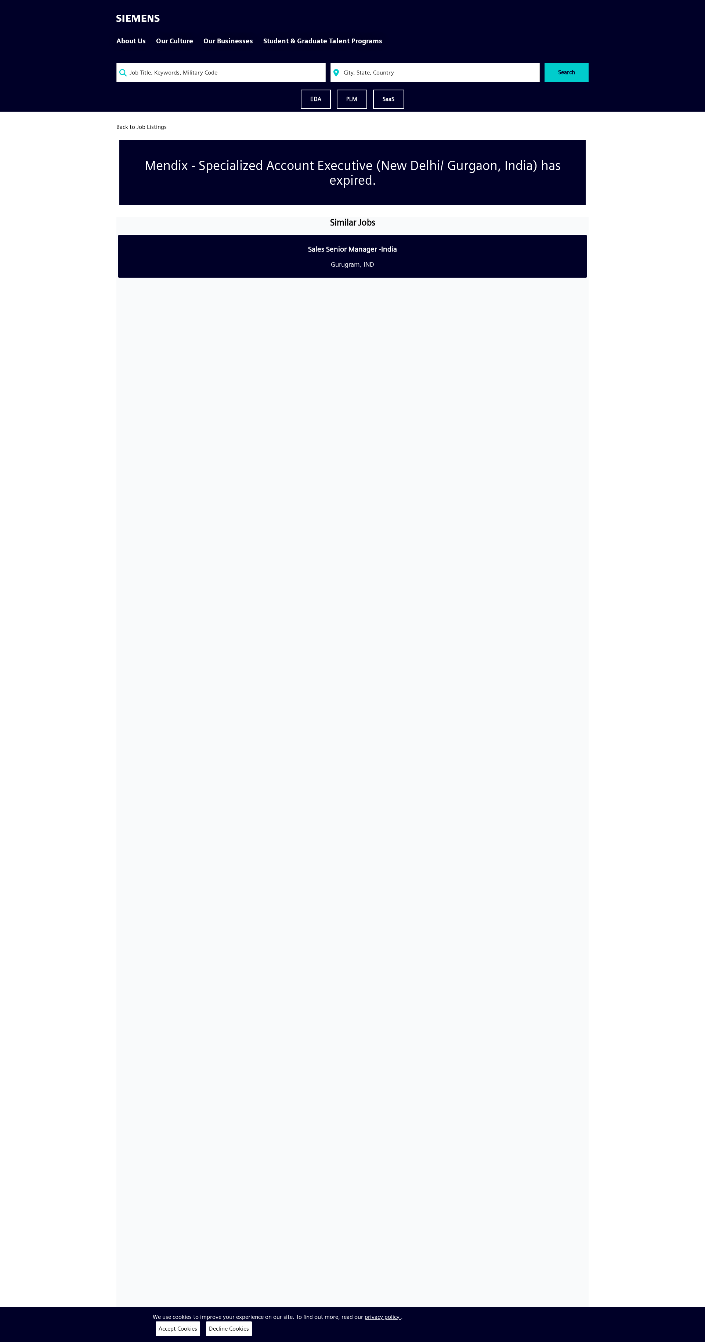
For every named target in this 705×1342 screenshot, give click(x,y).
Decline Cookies (229, 1328)
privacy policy (383, 1316)
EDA (315, 98)
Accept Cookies (178, 1328)
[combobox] (221, 72)
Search (566, 72)
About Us (131, 41)
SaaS (389, 98)
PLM (352, 98)
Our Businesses (228, 41)
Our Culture (174, 41)
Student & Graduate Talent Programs (322, 41)
